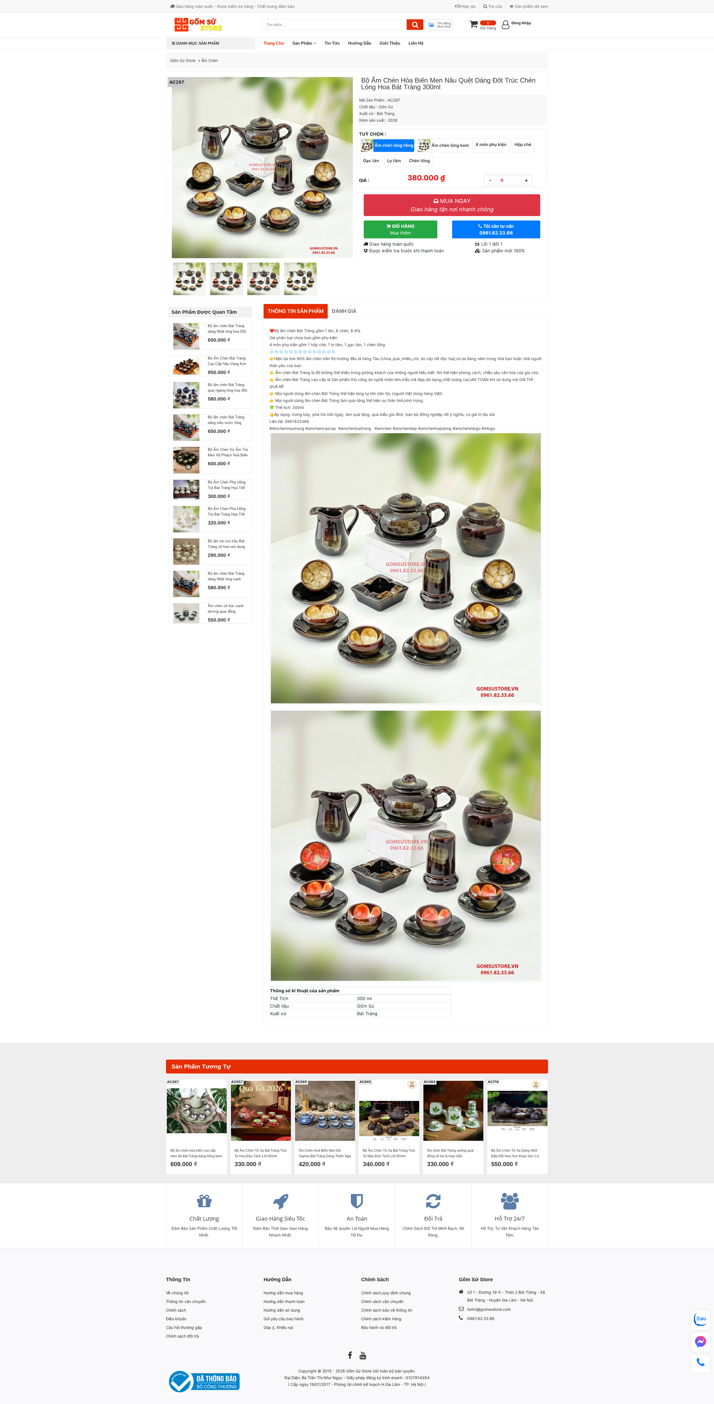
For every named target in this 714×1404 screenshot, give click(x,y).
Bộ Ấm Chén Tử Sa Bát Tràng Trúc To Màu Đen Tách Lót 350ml (389, 1153)
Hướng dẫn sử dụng (282, 1310)
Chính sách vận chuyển (382, 1301)
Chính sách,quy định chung (386, 1292)
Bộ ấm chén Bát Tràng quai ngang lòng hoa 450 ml (227, 388)
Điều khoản (176, 1318)
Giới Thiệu (390, 43)
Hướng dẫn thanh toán (284, 1301)
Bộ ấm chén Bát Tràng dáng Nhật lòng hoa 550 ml (227, 329)
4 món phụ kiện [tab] (491, 144)
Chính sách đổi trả (182, 1336)
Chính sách (176, 1310)
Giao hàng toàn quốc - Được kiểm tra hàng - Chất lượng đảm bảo (234, 6)
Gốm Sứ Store (183, 60)
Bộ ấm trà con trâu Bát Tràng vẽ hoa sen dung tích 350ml (226, 544)
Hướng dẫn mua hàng (283, 1292)
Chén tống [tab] (419, 160)
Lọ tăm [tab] (394, 160)
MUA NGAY (452, 205)
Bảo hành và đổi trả (379, 1327)
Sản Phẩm (302, 43)
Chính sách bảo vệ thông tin (386, 1310)
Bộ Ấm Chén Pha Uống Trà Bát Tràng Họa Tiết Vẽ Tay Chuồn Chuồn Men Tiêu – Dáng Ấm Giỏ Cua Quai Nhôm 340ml (226, 512)
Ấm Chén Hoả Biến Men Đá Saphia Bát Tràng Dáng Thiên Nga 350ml (325, 1154)
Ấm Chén (209, 60)
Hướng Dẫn (359, 43)
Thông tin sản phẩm (296, 311)
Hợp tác (468, 6)
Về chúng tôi (177, 1292)
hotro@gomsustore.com (489, 1309)
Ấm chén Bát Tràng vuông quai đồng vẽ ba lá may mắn (450, 1153)
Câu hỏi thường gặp (184, 1327)
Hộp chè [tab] (523, 144)
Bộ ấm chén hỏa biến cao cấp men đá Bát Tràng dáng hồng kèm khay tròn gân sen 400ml (196, 1154)
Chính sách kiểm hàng (381, 1318)
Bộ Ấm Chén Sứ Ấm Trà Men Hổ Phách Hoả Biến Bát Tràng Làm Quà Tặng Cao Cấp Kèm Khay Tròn (228, 452)
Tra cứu (494, 6)
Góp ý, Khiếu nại (278, 1327)
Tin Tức (332, 43)
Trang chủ (274, 43)
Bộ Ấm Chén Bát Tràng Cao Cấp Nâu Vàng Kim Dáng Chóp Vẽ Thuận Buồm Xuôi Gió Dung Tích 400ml (227, 361)
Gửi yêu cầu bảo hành (283, 1318)
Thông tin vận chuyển (186, 1301)
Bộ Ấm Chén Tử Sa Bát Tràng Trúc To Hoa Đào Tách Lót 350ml (261, 1153)
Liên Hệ (416, 43)
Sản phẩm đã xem (531, 6)
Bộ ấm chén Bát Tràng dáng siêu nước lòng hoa (226, 420)
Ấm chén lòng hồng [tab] (393, 145)
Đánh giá (344, 311)
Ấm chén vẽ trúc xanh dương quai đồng (225, 609)
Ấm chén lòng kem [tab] (449, 145)
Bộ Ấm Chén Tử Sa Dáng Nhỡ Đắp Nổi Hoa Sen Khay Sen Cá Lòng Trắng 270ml (515, 1154)
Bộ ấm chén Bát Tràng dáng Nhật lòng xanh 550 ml (226, 576)
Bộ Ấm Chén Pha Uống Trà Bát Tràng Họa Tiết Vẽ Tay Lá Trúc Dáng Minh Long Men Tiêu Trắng (226, 485)
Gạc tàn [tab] (371, 160)
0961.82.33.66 (481, 1318)
